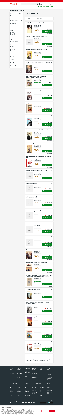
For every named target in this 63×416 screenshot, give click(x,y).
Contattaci (33, 376)
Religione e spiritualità (15, 20)
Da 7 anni (13, 56)
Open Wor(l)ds (42, 394)
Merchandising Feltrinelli (49, 391)
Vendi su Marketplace (28, 373)
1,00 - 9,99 (13, 32)
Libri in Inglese (11, 391)
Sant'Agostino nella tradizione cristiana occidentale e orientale (38, 103)
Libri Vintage (11, 392)
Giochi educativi (34, 392)
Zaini (40, 391)
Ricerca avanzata (40, 4)
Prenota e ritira (19, 372)
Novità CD (18, 390)
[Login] (53, 4)
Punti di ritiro (18, 377)
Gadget (48, 393)
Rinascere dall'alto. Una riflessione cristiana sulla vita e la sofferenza (37, 223)
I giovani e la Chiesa (29, 236)
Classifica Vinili (19, 395)
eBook (10, 394)
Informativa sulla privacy (42, 375)
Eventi (10, 372)
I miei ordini (33, 372)
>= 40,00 (13, 37)
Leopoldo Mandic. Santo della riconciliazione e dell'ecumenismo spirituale (38, 63)
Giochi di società (34, 393)
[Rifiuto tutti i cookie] (62, 411)
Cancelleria (41, 392)
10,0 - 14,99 (13, 33)
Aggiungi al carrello (48, 31)
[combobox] (30, 4)
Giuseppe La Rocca (37, 251)
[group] (42, 6)
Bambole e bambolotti (33, 395)
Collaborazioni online (28, 375)
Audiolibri (11, 395)
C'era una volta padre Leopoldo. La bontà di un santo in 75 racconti (37, 130)
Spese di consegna (35, 377)
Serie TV (26, 394)
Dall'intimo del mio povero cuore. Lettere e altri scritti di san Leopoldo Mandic (37, 23)
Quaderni (41, 395)
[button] (37, 4)
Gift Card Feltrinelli (19, 373)
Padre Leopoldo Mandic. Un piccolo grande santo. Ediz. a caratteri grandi (38, 157)
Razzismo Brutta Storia (49, 379)
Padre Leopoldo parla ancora (31, 341)
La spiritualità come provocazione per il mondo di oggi (36, 262)
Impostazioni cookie (45, 410)
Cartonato (13, 49)
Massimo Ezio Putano (37, 225)
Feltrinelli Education (50, 377)
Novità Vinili (18, 394)
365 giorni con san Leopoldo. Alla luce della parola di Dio (36, 49)
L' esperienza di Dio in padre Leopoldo (33, 289)
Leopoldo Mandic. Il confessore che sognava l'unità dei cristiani (38, 90)
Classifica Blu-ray (27, 392)
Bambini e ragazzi (14, 23)
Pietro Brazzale (36, 343)
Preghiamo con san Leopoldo (31, 143)
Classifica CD (19, 391)
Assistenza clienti (34, 374)
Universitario (13, 52)
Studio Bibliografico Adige (14, 65)
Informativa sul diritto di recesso (43, 373)
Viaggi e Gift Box (49, 392)
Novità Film (26, 390)
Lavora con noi (12, 373)
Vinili (17, 392)
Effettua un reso (34, 373)
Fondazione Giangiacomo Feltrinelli (49, 375)
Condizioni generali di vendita (42, 371)
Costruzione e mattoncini (34, 391)
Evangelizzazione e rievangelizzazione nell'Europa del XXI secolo (38, 329)
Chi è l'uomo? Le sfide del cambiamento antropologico (36, 36)
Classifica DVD (27, 391)
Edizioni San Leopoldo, (37, 26)
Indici (18, 378)
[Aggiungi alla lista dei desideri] (52, 23)
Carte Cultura (19, 374)
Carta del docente (19, 376)
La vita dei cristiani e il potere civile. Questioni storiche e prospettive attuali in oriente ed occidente (36, 77)
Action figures (34, 397)
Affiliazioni (26, 371)
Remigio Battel (36, 25)
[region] (31, 411)
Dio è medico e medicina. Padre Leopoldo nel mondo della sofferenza (37, 116)
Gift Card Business (27, 372)
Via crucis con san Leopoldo (31, 249)
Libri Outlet (11, 390)
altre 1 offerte (50, 286)
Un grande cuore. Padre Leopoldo (32, 316)
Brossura (13, 46)
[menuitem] (10, 8)
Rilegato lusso (14, 50)
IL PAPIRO (13, 62)
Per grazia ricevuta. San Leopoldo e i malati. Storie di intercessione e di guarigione (36, 197)
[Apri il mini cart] (50, 4)
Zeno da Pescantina (37, 317)
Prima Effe (26, 376)
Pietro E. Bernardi (36, 304)
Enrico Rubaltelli (36, 118)
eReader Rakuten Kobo (49, 395)
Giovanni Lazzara (41, 25)
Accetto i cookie (52, 410)
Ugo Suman (36, 132)
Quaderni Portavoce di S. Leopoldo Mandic (15, 42)
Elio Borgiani (36, 159)
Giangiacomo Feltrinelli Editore (49, 372)
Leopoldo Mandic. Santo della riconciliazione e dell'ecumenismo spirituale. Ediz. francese (38, 303)
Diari (40, 390)
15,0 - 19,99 (13, 34)
